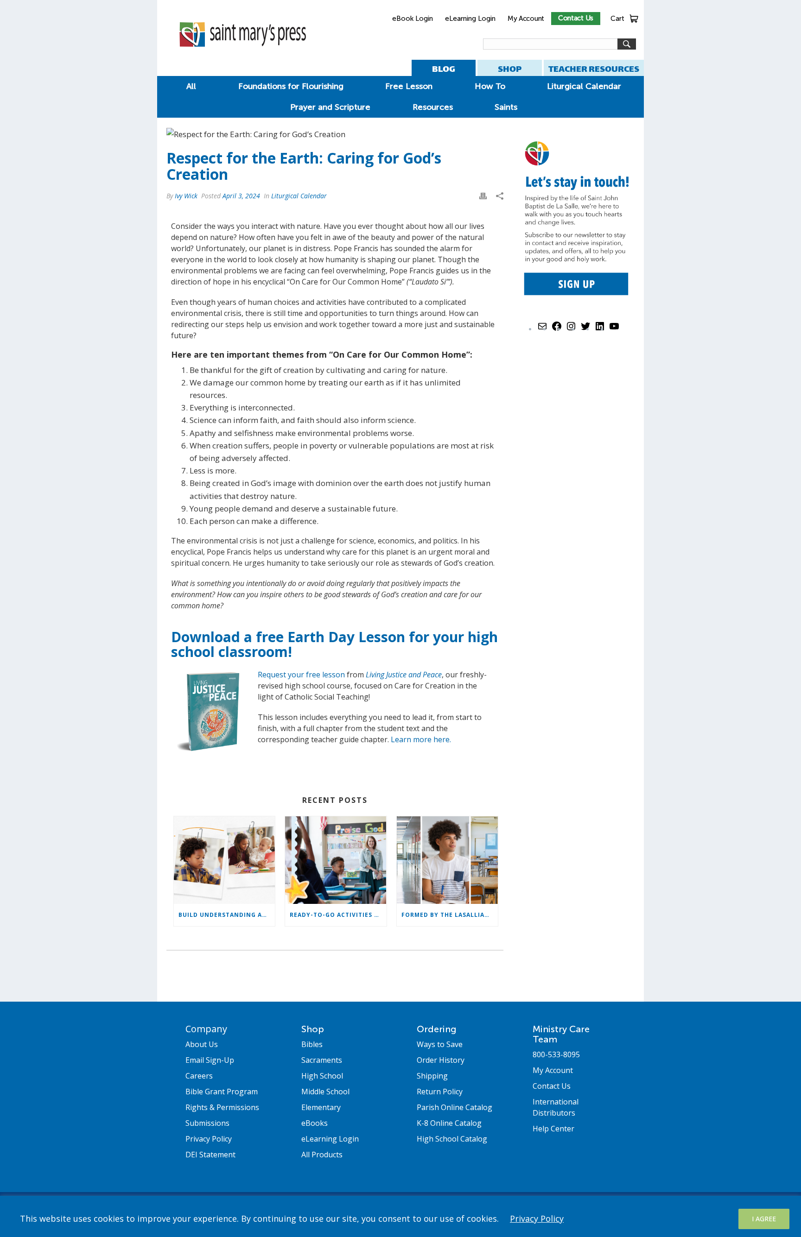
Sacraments (321, 1060)
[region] (400, 1216)
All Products (322, 1154)
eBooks (314, 1123)
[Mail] (542, 329)
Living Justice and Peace (404, 674)
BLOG (443, 69)
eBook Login (412, 18)
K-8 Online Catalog (449, 1123)
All (191, 86)
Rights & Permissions (222, 1107)
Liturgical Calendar (584, 86)
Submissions (207, 1123)
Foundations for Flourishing (290, 86)
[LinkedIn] (599, 329)
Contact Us (575, 18)
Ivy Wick (186, 195)
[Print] (483, 195)
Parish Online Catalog (454, 1107)
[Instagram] (571, 329)
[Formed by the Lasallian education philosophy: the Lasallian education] (447, 859)
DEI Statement (210, 1154)
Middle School (325, 1091)
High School (322, 1076)
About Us (201, 1044)
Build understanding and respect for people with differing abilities (226, 915)
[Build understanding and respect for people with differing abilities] (224, 859)
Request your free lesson (301, 674)
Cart (617, 18)
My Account (526, 18)
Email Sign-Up (209, 1060)
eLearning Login (470, 18)
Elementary (321, 1107)
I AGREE (764, 1218)
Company (206, 1028)
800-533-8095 (556, 1054)
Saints (506, 107)
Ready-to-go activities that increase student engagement (338, 915)
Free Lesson (408, 86)
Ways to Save (440, 1044)
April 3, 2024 (241, 195)
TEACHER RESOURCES (593, 69)
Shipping (432, 1076)
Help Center (553, 1128)
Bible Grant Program (221, 1091)
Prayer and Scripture (330, 107)
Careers (199, 1076)
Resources (433, 107)
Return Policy (440, 1091)
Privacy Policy (537, 1218)
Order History (440, 1060)
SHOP (509, 69)
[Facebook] (556, 329)
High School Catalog (452, 1139)
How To (490, 86)
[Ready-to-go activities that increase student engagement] (335, 859)
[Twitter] (585, 329)
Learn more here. (421, 739)
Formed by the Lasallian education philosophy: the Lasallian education (449, 915)
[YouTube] (614, 329)
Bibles (312, 1044)
